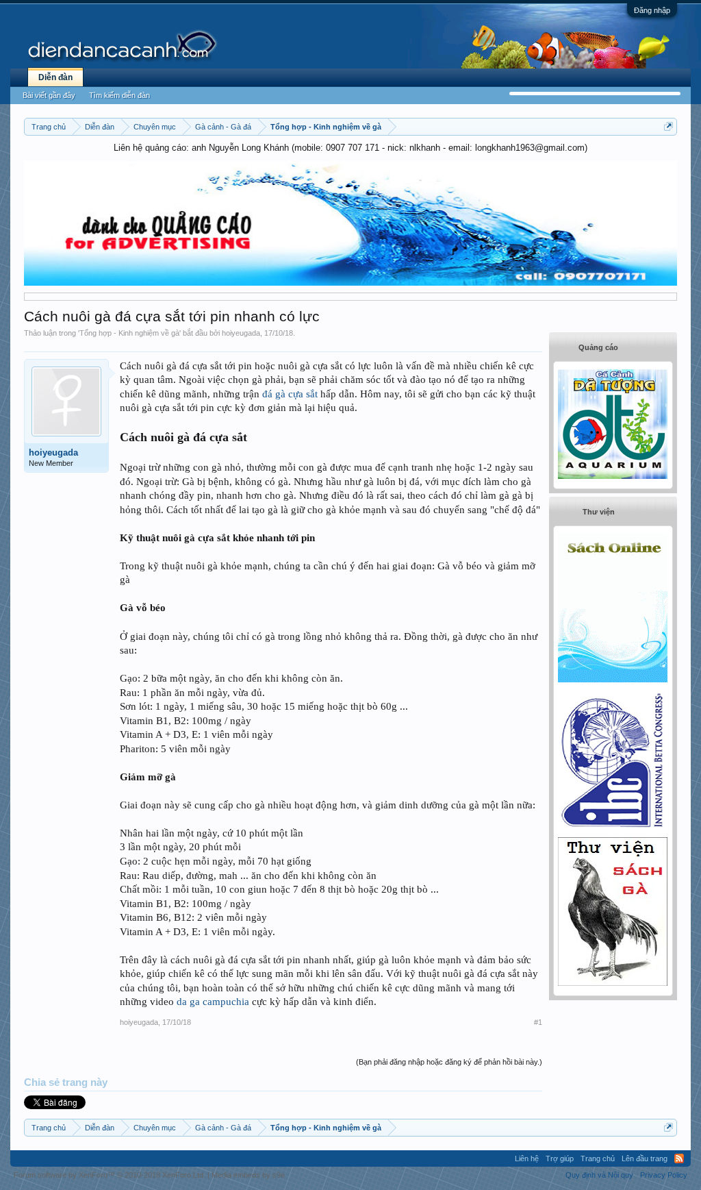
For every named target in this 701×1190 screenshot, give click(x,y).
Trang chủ (598, 1158)
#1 (538, 1022)
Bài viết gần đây (49, 95)
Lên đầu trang (644, 1158)
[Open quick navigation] (668, 126)
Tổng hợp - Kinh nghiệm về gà (129, 333)
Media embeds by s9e (248, 1175)
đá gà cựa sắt (290, 393)
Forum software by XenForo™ (109, 1175)
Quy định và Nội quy (599, 1175)
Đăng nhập (652, 10)
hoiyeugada (241, 333)
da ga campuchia (213, 1001)
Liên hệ (527, 1158)
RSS (679, 1158)
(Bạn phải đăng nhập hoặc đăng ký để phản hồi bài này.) (449, 1062)
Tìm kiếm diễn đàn (119, 95)
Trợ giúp (560, 1158)
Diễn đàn (55, 77)
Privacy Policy (663, 1175)
